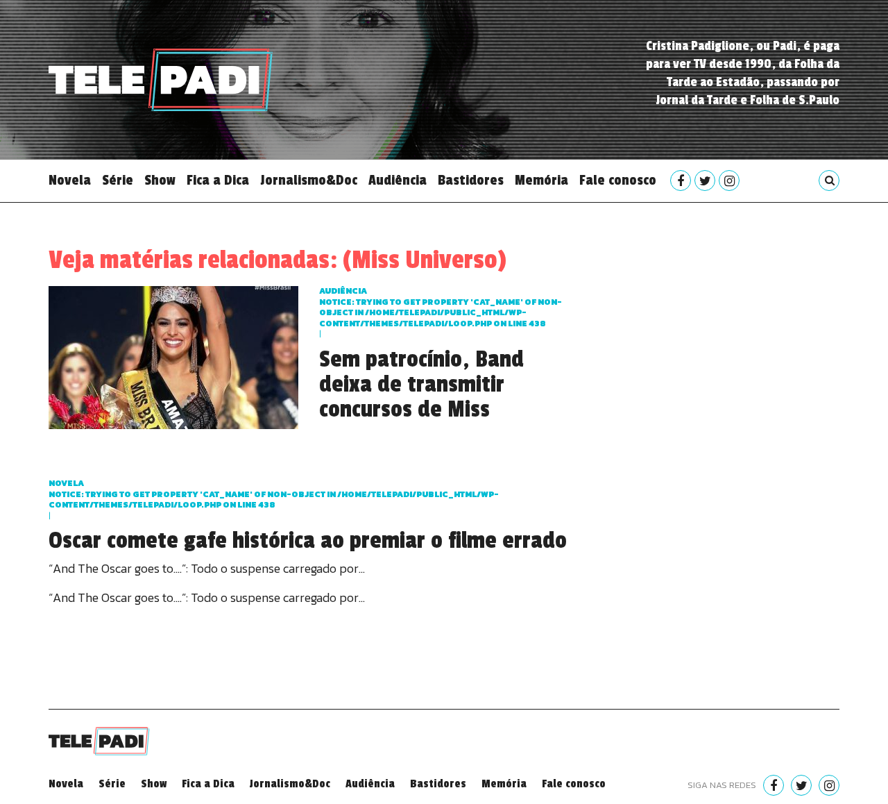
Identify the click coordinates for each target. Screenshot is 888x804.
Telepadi (161, 80)
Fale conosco (617, 180)
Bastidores (471, 180)
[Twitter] (704, 180)
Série (117, 180)
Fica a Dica (218, 180)
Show (160, 180)
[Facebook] (680, 180)
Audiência (397, 180)
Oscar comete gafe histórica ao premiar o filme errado (308, 541)
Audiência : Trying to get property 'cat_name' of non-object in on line (440, 307)
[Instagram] (729, 180)
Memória (541, 180)
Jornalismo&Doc (308, 180)
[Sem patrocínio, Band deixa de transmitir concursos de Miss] (173, 355)
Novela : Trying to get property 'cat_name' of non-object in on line (274, 494)
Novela (70, 180)
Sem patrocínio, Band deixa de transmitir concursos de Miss (421, 385)
